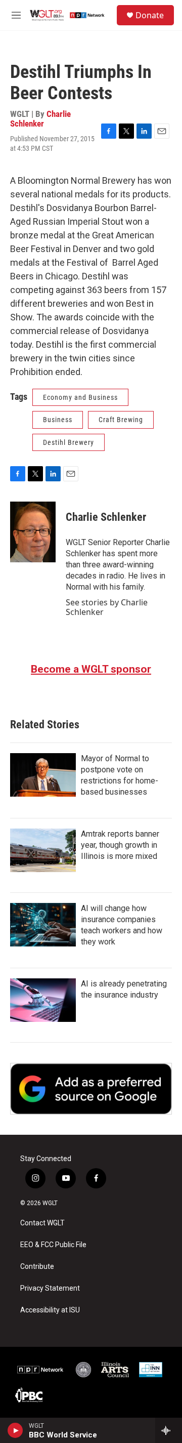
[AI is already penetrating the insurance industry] (43, 1000)
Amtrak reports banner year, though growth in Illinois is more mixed (120, 845)
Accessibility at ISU (50, 1310)
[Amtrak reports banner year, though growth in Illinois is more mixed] (43, 850)
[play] (15, 1430)
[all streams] (168, 1430)
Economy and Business (80, 397)
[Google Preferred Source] (91, 1088)
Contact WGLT (42, 1223)
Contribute (37, 1266)
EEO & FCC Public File (53, 1245)
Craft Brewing (121, 420)
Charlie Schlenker (40, 119)
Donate (149, 15)
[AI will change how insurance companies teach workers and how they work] (43, 924)
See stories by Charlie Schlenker (107, 607)
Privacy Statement (50, 1288)
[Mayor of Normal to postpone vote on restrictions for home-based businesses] (43, 775)
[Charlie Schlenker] (33, 532)
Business (57, 420)
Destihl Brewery (68, 442)
